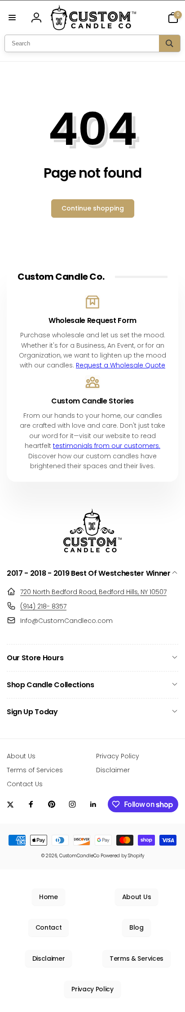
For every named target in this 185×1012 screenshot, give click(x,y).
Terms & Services (136, 958)
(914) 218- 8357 (43, 606)
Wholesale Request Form (92, 321)
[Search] (169, 43)
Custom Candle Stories (92, 401)
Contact (48, 927)
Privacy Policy (92, 989)
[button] (12, 17)
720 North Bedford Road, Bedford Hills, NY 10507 (93, 591)
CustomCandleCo (79, 855)
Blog (136, 927)
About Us (136, 897)
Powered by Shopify (122, 855)
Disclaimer (48, 958)
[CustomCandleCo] (92, 550)
